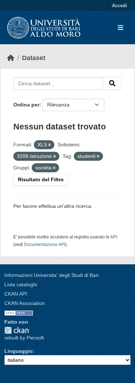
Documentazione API (44, 244)
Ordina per (26, 105)
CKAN (16, 330)
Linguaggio (18, 351)
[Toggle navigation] (120, 28)
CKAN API (15, 294)
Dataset (33, 57)
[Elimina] (49, 145)
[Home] (10, 57)
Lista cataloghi (20, 284)
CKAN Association (24, 303)
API (113, 237)
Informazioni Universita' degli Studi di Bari (51, 275)
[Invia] (112, 83)
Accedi (119, 5)
